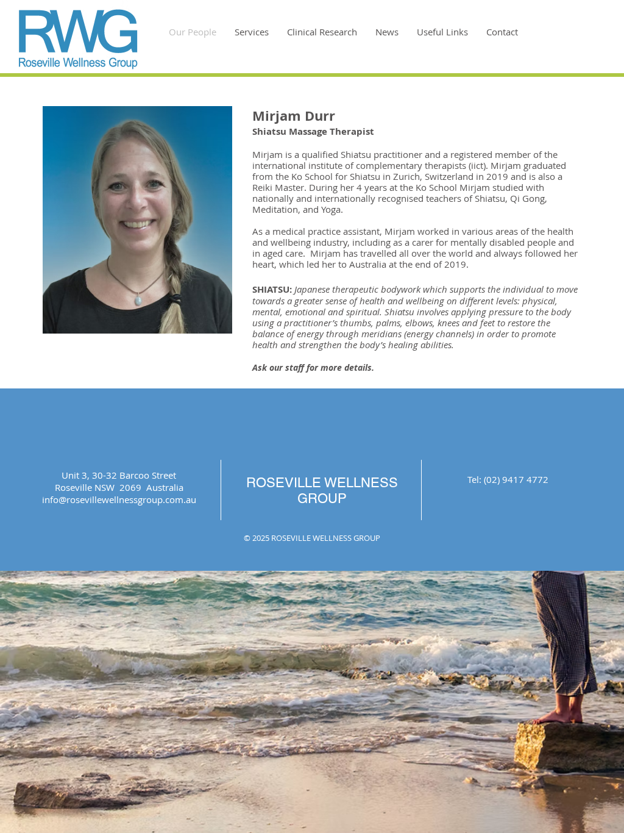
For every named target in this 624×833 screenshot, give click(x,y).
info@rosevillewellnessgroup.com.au (119, 499)
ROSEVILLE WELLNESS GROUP (322, 490)
